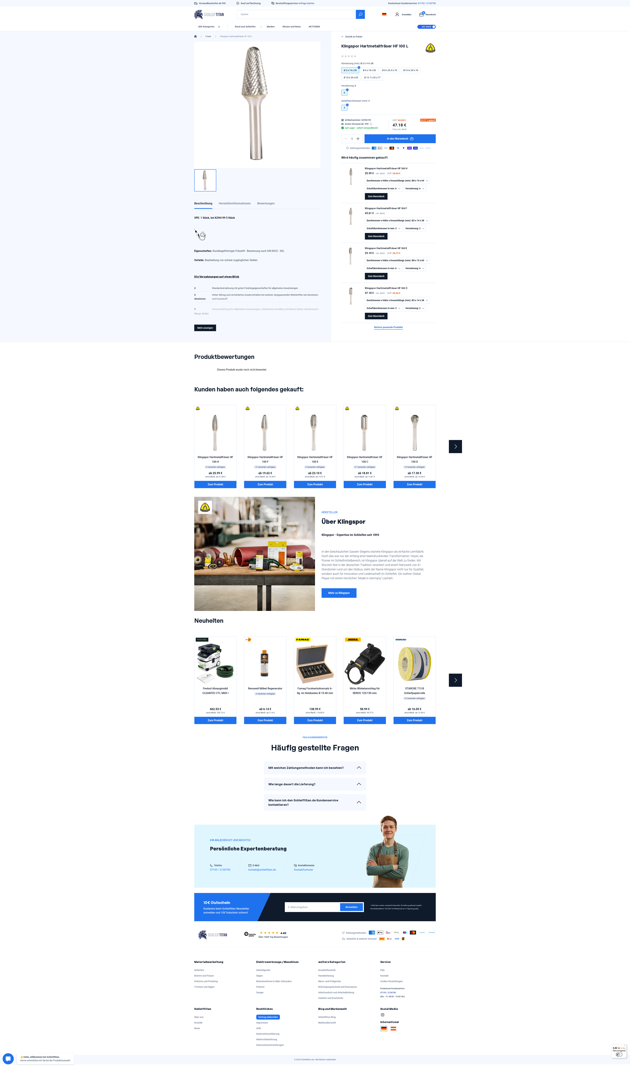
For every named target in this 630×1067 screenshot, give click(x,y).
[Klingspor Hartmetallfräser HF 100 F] (351, 216)
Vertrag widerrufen (268, 1017)
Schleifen (199, 970)
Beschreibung (203, 203)
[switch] (619, 1054)
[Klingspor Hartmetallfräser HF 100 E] (351, 256)
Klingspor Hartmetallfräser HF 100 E (386, 248)
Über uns (198, 1017)
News (197, 1028)
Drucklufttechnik (327, 970)
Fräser (208, 36)
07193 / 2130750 (427, 3)
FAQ (382, 970)
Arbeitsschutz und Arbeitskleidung (336, 992)
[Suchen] (360, 14)
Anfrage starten (306, 3)
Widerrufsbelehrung (266, 1039)
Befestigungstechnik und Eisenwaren (337, 987)
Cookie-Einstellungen (391, 981)
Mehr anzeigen (205, 328)
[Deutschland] (384, 1029)
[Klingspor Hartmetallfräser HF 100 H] (351, 176)
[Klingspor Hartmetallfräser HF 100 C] (351, 296)
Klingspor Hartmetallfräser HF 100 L (236, 36)
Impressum (262, 1022)
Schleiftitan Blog (327, 1017)
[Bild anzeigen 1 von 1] (205, 180)
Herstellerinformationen (235, 203)
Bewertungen (266, 203)
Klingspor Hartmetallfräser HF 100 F (386, 208)
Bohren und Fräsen (204, 975)
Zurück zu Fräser (353, 36)
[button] (346, 139)
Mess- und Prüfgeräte (329, 981)
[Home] (195, 36)
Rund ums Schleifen (245, 26)
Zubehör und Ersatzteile (330, 998)
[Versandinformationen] (371, 124)
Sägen (259, 975)
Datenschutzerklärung (267, 1034)
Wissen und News (292, 26)
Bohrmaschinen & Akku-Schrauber (274, 981)
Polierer (260, 987)
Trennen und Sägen (204, 987)
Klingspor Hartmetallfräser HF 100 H (386, 168)
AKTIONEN (314, 26)
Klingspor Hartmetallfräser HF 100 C (386, 288)
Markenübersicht (327, 1022)
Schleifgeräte (263, 970)
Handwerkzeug (326, 975)
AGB (258, 1028)
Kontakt (384, 975)
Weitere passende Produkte (388, 327)
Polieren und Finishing (206, 981)
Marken (271, 26)
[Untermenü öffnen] (261, 26)
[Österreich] (393, 1029)
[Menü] (625, 1046)
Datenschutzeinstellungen (270, 1045)
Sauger (260, 992)
